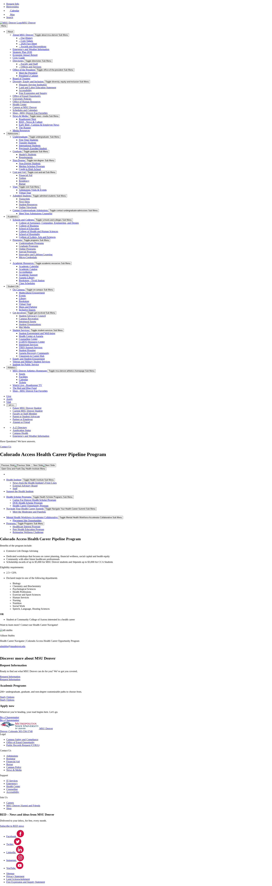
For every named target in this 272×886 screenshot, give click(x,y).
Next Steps (24, 201)
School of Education (29, 228)
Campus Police (13, 767)
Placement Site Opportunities (27, 520)
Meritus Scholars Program (32, 166)
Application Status (22, 430)
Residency (24, 181)
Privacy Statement (15, 876)
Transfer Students (27, 142)
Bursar (22, 183)
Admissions (13, 133)
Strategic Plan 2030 (22, 52)
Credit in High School (30, 169)
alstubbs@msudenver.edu (12, 646)
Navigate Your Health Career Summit (25, 508)
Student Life (13, 286)
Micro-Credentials (28, 257)
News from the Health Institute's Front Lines (35, 483)
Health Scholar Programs (19, 497)
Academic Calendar (29, 266)
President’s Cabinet (28, 75)
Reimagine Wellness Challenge (28, 532)
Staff (15, 488)
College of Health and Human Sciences (38, 231)
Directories (18, 60)
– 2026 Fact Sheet (28, 43)
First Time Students (28, 140)
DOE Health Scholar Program (27, 503)
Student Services (21, 330)
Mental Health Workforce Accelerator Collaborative (32, 517)
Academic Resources (23, 263)
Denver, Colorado (9, 731)
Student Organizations (30, 324)
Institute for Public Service (26, 364)
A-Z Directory (20, 427)
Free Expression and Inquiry (33, 93)
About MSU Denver (23, 34)
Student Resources (28, 204)
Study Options (7, 700)
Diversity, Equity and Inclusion (28, 81)
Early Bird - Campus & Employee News (39, 124)
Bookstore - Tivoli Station (32, 280)
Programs (18, 240)
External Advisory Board (25, 485)
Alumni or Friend (21, 422)
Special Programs (27, 251)
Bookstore (24, 301)
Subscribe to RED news (12, 826)
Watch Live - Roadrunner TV (27, 385)
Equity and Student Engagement (29, 358)
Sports (22, 374)
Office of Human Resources (26, 101)
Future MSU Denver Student (27, 408)
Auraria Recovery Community (34, 353)
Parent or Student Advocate (26, 416)
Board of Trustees (21, 78)
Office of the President (24, 69)
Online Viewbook (28, 207)
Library (22, 298)
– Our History (26, 38)
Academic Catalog (28, 269)
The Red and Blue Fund (25, 388)
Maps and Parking (28, 307)
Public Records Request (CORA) (23, 745)
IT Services (12, 780)
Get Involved (19, 312)
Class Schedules (27, 283)
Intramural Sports (27, 321)
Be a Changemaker (9, 720)
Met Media (24, 327)
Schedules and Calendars (25, 110)
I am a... (11, 405)
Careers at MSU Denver (25, 107)
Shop (8, 808)
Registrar (10, 758)
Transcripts (24, 199)
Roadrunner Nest (27, 119)
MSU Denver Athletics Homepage (30, 370)
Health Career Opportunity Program (30, 505)
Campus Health (20, 433)
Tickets (22, 382)
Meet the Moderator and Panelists (29, 511)
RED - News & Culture (30, 122)
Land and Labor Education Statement (37, 87)
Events (22, 295)
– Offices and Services (30, 66)
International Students (29, 145)
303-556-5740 (25, 731)
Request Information (10, 679)
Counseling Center (28, 339)
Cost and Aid (19, 172)
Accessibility (25, 90)
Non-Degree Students (29, 163)
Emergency (12, 783)
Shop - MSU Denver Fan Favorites (30, 113)
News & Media (20, 116)
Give (8, 396)
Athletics (12, 367)
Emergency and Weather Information (31, 49)
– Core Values (26, 40)
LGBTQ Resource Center (32, 341)
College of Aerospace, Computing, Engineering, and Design (49, 223)
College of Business (29, 225)
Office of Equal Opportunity (27, 96)
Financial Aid (25, 175)
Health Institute (13, 479)
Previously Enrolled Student (33, 148)
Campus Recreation (28, 318)
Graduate (17, 151)
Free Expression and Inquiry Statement (25, 882)
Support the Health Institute (20, 491)
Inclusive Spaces (27, 309)
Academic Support (28, 274)
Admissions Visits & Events (33, 190)
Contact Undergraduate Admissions (30, 210)
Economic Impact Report (25, 55)
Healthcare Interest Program (26, 526)
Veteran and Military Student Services (31, 361)
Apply (9, 399)
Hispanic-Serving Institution (33, 84)
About (10, 32)
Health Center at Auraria (31, 336)
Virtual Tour (25, 192)
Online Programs (27, 249)
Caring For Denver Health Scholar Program (34, 500)
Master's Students (27, 154)
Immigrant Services (28, 344)
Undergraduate (20, 136)
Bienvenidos (12, 6)
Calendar (23, 379)
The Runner (25, 127)
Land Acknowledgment (18, 879)
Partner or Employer (23, 419)
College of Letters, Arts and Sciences (37, 237)
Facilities (23, 376)
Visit (15, 186)
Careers (10, 802)
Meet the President (28, 73)
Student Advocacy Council (32, 316)
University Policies (22, 99)
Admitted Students (22, 195)
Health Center (19, 104)
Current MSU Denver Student (27, 411)
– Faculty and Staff (28, 64)
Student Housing (27, 350)
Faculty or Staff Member (25, 413)
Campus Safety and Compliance (22, 739)
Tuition (22, 178)
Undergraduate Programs (31, 243)
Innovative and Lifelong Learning (35, 254)
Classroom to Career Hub (31, 356)
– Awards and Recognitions (32, 46)
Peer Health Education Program (28, 529)
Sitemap (10, 873)
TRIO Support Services (30, 347)
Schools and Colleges (24, 219)
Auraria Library (26, 277)
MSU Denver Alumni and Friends (23, 805)
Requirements (26, 157)
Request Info (12, 4)
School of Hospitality (29, 234)
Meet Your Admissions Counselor (35, 213)
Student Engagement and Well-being (37, 333)
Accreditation (25, 272)
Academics (13, 216)
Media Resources (21, 130)
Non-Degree (19, 160)
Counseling (12, 789)
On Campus (19, 289)
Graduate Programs (28, 246)
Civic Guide (19, 57)
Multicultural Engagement (32, 292)
